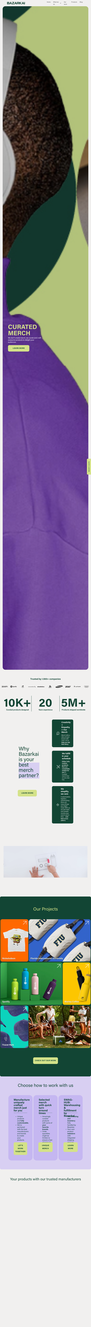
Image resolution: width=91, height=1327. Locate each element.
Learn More (27, 793)
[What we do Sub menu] (60, 3)
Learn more (19, 348)
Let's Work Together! (20, 1149)
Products (74, 2)
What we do (56, 3)
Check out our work (45, 1061)
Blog (81, 2)
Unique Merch (45, 1147)
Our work (65, 3)
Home (49, 2)
